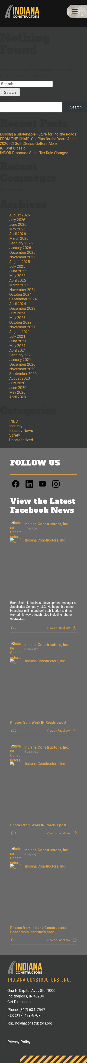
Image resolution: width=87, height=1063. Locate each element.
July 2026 (17, 220)
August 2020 (19, 378)
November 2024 (22, 290)
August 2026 (19, 215)
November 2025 (22, 257)
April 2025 (17, 280)
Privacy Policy (19, 1042)
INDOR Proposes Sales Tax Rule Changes (34, 153)
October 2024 (20, 294)
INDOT (14, 421)
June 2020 (17, 388)
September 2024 (23, 299)
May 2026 (17, 229)
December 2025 (22, 252)
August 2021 (19, 332)
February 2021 (21, 355)
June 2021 (17, 341)
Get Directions (19, 1002)
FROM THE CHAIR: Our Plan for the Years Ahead (38, 139)
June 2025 (17, 271)
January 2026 (20, 248)
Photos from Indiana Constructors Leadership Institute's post (38, 930)
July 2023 (17, 313)
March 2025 (19, 285)
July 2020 (17, 383)
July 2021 (17, 336)
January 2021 (20, 360)
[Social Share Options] (74, 627)
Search (6, 98)
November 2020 (22, 369)
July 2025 (17, 266)
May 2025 (17, 276)
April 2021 (17, 350)
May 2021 (17, 346)
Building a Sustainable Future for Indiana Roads (38, 134)
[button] (77, 11)
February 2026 (21, 243)
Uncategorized (21, 440)
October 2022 (20, 322)
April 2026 (17, 234)
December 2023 (22, 308)
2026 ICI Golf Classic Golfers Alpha (29, 143)
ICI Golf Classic (12, 148)
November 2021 (22, 327)
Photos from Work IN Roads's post (38, 722)
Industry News (21, 430)
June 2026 (17, 224)
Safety (14, 435)
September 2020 (23, 374)
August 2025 (19, 262)
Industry (16, 426)
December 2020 (22, 364)
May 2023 (17, 318)
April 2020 (17, 397)
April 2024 (17, 304)
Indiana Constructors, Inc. (46, 524)
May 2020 (17, 392)
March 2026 (19, 238)
